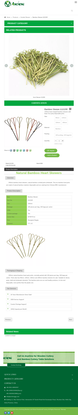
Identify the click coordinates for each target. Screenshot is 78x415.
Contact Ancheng (16, 365)
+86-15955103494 (11, 390)
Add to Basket (52, 155)
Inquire (52, 150)
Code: (7, 165)
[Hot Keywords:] (72, 10)
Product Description (12, 169)
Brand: (38, 163)
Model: (7, 163)
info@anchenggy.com (12, 396)
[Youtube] (12, 413)
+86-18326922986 (11, 393)
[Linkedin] (9, 413)
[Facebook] (5, 413)
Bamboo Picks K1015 (39, 97)
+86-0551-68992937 (12, 387)
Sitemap (63, 409)
